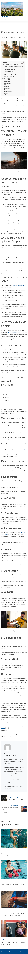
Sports (3, 29)
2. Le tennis (7, 81)
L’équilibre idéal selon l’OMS (10, 69)
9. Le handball (7, 93)
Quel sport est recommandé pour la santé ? (11, 64)
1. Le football (7, 79)
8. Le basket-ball (8, 91)
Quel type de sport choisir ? (8, 71)
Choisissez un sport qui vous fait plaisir (12, 67)
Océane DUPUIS (5, 37)
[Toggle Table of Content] (21, 62)
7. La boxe (7, 89)
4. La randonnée (8, 84)
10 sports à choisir (6, 78)
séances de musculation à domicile (14, 332)
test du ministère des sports (19, 450)
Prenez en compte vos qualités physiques (13, 74)
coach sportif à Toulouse (16, 231)
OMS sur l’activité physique (18, 285)
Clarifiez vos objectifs (9, 76)
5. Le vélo (7, 86)
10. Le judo (7, 94)
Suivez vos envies (8, 73)
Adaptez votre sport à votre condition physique (14, 66)
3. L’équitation (8, 83)
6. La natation (7, 88)
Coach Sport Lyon (7, 17)
